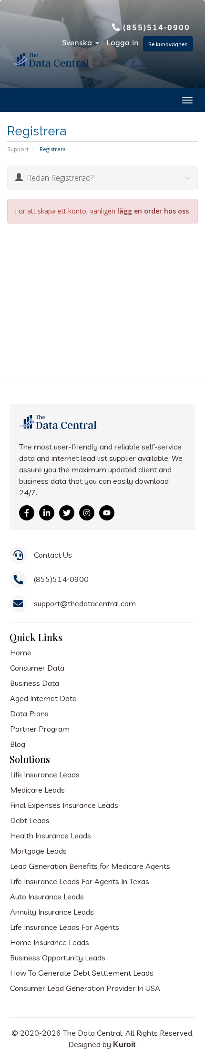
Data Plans (29, 713)
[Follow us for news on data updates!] (46, 512)
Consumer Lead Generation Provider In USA (85, 988)
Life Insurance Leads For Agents (64, 927)
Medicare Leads (37, 790)
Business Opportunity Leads (57, 957)
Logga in (122, 42)
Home (20, 652)
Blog (17, 744)
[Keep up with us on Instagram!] (86, 512)
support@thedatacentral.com (85, 603)
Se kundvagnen (168, 44)
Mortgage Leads (38, 851)
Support (18, 149)
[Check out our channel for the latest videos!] (106, 512)
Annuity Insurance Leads (52, 912)
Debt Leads (30, 820)
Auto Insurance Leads (47, 896)
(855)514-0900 (156, 26)
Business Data (34, 683)
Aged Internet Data (43, 698)
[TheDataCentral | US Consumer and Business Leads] (59, 428)
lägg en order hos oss (153, 210)
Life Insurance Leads (45, 774)
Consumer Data (37, 668)
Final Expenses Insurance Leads (64, 805)
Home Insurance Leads (49, 942)
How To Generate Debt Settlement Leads (82, 973)
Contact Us (53, 555)
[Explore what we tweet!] (66, 512)
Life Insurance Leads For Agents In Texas (79, 881)
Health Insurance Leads (50, 835)
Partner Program (40, 729)
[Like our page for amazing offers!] (26, 512)
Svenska (78, 42)
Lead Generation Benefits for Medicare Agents (90, 866)
